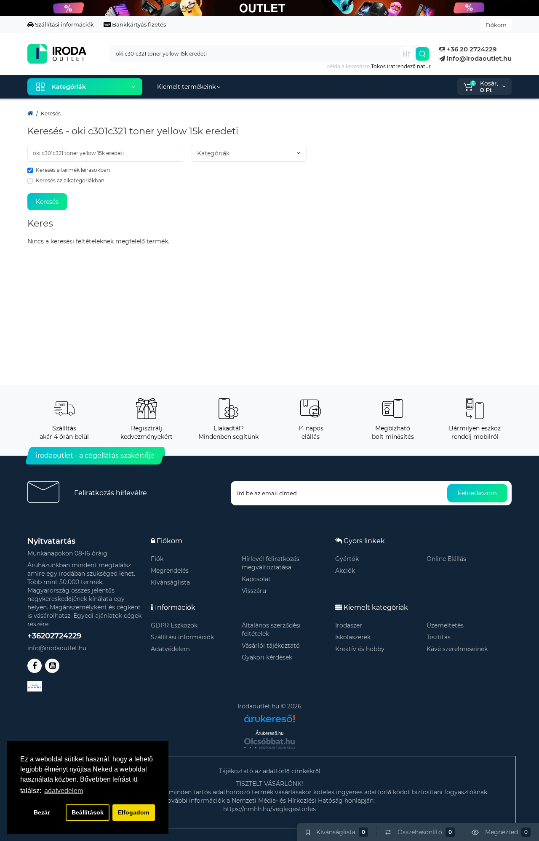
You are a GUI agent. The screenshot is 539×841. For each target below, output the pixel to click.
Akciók (345, 570)
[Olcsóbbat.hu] (269, 743)
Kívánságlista (170, 582)
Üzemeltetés (445, 625)
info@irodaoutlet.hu (478, 58)
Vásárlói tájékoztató (271, 645)
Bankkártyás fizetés (138, 24)
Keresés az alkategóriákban (70, 180)
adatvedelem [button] (63, 790)
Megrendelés (170, 570)
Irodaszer (348, 625)
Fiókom (496, 24)
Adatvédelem (170, 649)
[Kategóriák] (406, 54)
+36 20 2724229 (470, 49)
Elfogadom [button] (133, 812)
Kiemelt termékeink (187, 87)
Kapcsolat (256, 579)
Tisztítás (439, 637)
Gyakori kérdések (267, 657)
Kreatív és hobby (359, 649)
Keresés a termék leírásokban (73, 170)
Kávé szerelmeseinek (457, 649)
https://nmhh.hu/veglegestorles (269, 809)
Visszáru (254, 591)
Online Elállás (446, 559)
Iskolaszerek (353, 637)
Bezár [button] (42, 812)
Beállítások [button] (88, 812)
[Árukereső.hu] (269, 715)
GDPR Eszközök (174, 625)
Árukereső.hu (269, 733)
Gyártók (347, 559)
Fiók (157, 559)
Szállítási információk (64, 24)
